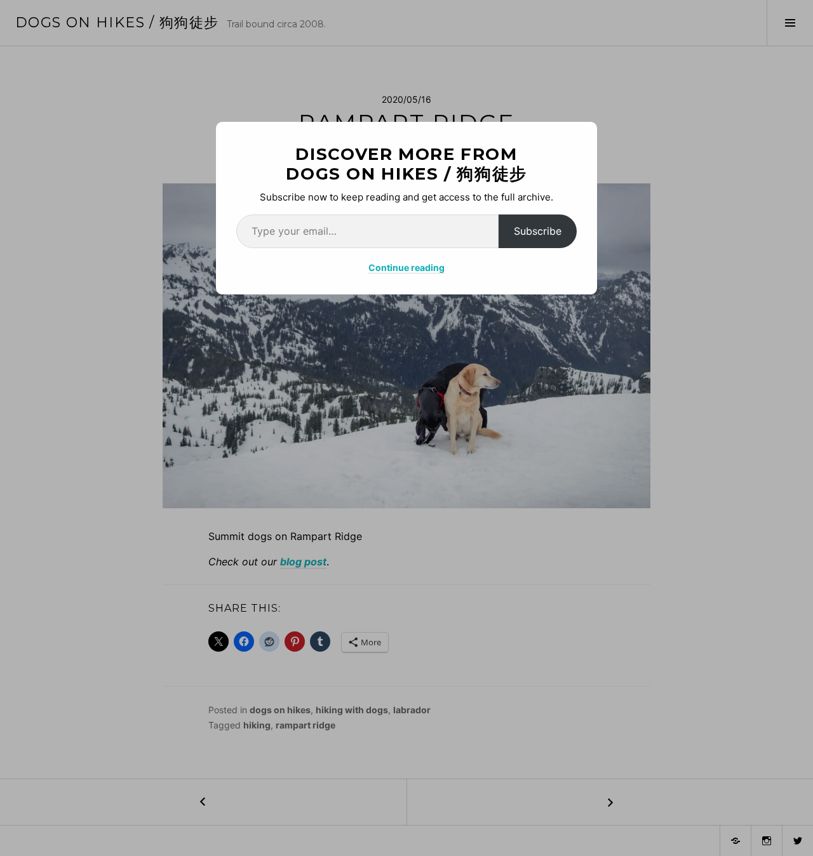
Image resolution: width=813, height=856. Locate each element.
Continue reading (406, 267)
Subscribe (537, 231)
